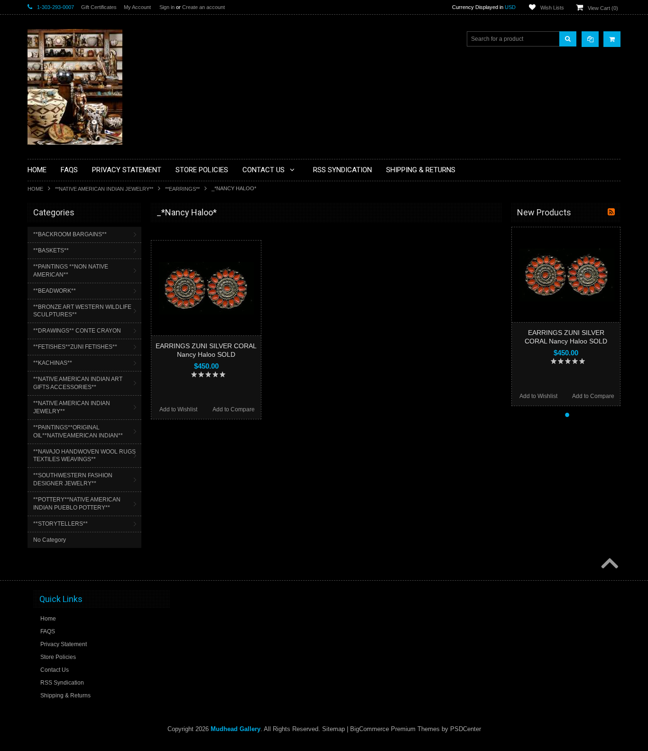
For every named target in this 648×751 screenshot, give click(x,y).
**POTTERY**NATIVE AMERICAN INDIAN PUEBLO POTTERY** (76, 503)
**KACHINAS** (52, 363)
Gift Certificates (99, 7)
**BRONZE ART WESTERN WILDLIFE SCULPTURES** (82, 311)
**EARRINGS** (182, 189)
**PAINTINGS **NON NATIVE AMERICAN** (70, 270)
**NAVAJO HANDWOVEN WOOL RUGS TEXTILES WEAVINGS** (84, 455)
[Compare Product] (590, 39)
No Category (49, 540)
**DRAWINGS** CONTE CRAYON (77, 330)
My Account (137, 7)
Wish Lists (552, 7)
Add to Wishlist (178, 409)
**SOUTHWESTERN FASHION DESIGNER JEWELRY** (72, 479)
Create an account (203, 7)
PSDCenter (465, 728)
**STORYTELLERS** (60, 523)
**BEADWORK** (54, 290)
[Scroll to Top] (608, 564)
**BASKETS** (51, 250)
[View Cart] (611, 39)
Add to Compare (234, 409)
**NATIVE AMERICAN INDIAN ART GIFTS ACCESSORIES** (77, 383)
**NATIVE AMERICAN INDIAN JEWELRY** (104, 189)
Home (35, 189)
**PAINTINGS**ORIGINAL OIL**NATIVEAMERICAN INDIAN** (78, 431)
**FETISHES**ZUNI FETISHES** (75, 346)
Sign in (167, 7)
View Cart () (603, 8)
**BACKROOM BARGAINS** (70, 234)
